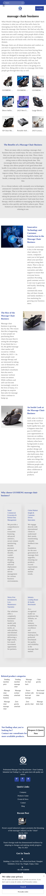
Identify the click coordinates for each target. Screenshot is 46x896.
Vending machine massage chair (17, 683)
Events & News (23, 799)
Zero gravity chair (29, 703)
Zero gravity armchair (17, 704)
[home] (20, 8)
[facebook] (22, 779)
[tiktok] (17, 779)
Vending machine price (6, 682)
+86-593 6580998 (23, 870)
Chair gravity (38, 681)
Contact (23, 803)
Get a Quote (39, 8)
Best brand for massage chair (40, 693)
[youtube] (28, 779)
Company (23, 792)
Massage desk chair (39, 703)
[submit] (22, 3)
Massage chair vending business (6, 694)
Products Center (23, 796)
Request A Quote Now (36, 732)
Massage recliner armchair (17, 693)
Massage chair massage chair (6, 705)
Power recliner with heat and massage (29, 694)
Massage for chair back (28, 682)
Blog (23, 806)
